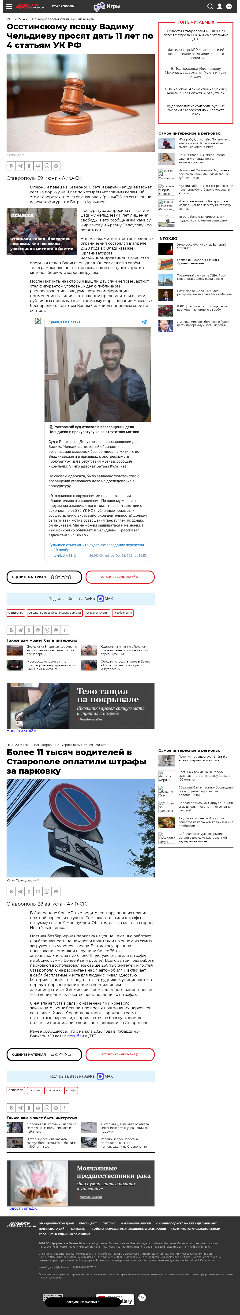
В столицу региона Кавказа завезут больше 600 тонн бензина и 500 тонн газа (51, 1142)
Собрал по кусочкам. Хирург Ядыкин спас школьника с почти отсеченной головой (206, 806)
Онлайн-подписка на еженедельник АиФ (186, 1223)
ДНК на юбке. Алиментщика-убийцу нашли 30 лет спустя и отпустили (196, 91)
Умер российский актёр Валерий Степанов (201, 246)
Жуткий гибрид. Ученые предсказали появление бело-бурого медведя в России (206, 189)
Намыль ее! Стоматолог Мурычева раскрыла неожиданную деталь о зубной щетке (204, 174)
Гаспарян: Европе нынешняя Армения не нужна (198, 261)
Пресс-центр (88, 1223)
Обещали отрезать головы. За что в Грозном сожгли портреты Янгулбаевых (125, 665)
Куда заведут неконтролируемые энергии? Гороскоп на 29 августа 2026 (196, 110)
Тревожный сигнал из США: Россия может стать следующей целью (203, 277)
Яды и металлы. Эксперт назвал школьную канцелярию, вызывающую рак (202, 158)
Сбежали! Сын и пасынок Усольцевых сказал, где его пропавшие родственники (206, 791)
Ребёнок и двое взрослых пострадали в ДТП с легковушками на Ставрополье (124, 1142)
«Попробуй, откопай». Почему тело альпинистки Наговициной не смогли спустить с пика (204, 143)
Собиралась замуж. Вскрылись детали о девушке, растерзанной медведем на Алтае (203, 837)
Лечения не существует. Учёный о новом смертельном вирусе (203, 758)
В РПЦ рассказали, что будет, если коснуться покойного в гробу (202, 308)
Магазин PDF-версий (136, 1223)
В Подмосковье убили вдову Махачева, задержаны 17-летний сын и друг (196, 73)
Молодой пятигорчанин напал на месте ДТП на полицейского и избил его (51, 1127)
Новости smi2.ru (22, 731)
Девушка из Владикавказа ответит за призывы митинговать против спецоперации (52, 650)
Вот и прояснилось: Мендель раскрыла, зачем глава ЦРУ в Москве (204, 292)
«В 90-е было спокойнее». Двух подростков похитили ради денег (203, 218)
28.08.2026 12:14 (18, 745)
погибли (75, 1036)
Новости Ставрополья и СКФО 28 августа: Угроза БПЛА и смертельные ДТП (196, 35)
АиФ (36, 880)
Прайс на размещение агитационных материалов (128, 1228)
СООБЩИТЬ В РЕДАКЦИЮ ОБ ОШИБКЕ (64, 1234)
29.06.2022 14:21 (17, 19)
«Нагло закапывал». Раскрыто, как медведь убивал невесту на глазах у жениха (205, 204)
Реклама (109, 1223)
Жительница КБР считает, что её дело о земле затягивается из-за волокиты (196, 54)
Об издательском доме (56, 1223)
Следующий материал (83, 1302)
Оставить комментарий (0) (120, 576)
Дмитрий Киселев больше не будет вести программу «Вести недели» (203, 323)
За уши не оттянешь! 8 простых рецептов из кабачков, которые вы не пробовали (206, 822)
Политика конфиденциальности (195, 1228)
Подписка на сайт (52, 1228)
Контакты (78, 1228)
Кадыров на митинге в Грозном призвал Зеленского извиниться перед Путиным (125, 650)
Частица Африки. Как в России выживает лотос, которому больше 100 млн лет (204, 775)
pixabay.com (16, 155)
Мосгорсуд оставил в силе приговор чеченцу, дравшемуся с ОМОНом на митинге (51, 665)
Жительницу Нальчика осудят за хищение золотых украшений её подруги (125, 1127)
